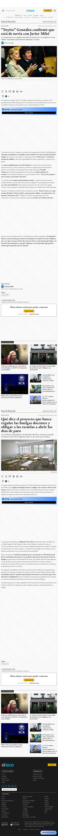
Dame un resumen (29, 112)
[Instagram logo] (15, 787)
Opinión (41, 15)
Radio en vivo (35, 17)
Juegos (51, 17)
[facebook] (13, 91)
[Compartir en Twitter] (6, 91)
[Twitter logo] (6, 787)
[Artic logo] (5, 824)
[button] (3, 96)
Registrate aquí (34, 314)
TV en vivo (27, 17)
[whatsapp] (17, 91)
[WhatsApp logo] (9, 787)
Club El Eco (44, 17)
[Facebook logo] (12, 787)
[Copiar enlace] (21, 91)
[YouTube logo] (3, 787)
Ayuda (19, 829)
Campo (24, 15)
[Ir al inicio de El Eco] (30, 10)
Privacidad (25, 829)
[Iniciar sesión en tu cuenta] (54, 10)
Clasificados (10, 17)
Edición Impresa (19, 17)
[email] (10, 91)
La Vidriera (29, 15)
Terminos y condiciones (35, 829)
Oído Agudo (36, 15)
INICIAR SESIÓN (29, 311)
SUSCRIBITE (48, 10)
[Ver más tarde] (2, 91)
